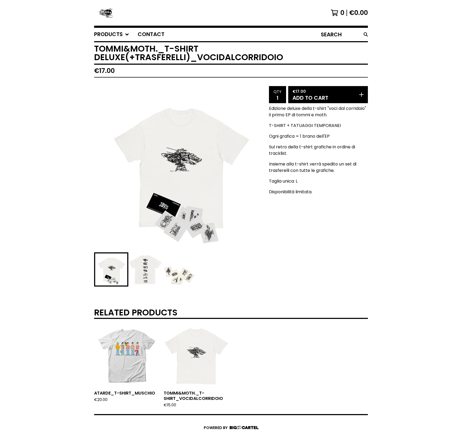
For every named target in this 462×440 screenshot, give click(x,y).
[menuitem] (111, 34)
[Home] (106, 12)
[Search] (365, 34)
